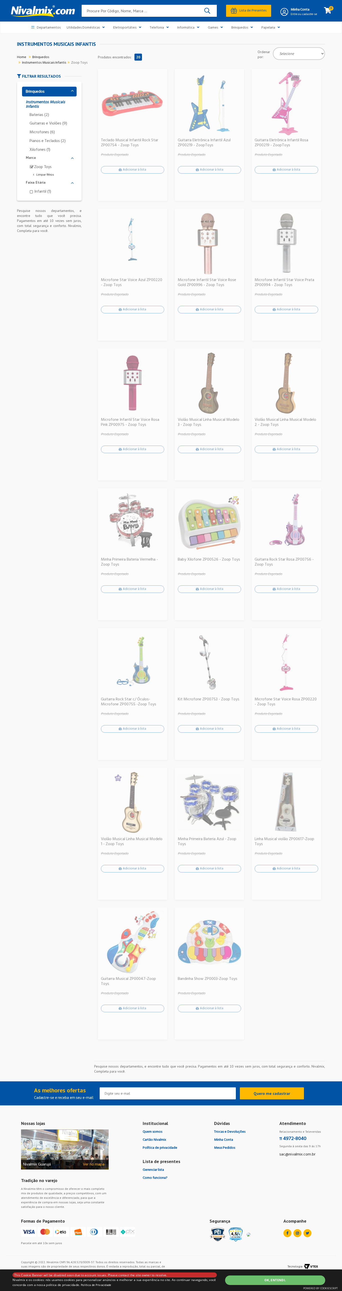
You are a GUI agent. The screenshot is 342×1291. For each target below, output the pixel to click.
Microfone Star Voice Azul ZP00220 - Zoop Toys (131, 282)
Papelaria (268, 28)
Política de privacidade (160, 1148)
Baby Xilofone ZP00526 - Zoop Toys (209, 559)
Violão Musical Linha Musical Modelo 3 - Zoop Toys (208, 422)
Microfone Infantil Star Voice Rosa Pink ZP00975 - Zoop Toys (130, 422)
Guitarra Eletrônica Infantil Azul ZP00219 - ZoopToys (204, 143)
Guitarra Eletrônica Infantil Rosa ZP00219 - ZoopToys (281, 143)
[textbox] (149, 11)
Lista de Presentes (252, 11)
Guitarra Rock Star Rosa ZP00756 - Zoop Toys (284, 562)
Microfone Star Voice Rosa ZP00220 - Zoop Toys (286, 702)
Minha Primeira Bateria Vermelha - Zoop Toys (129, 562)
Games (213, 28)
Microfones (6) (42, 132)
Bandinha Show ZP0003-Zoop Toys (207, 979)
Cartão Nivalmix (154, 1140)
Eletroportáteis (124, 28)
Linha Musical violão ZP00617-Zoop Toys (284, 841)
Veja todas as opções (43, 175)
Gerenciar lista (153, 1170)
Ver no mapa (93, 1165)
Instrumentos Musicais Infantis (44, 63)
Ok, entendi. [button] (275, 1280)
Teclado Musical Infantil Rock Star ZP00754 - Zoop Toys (129, 143)
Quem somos (152, 1132)
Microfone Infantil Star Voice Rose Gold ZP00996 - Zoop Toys (207, 282)
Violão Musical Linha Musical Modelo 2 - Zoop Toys (285, 422)
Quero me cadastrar (272, 1093)
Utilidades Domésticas (83, 28)
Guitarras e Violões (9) (48, 123)
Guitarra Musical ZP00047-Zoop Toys (128, 981)
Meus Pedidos (224, 1148)
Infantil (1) (42, 192)
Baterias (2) (39, 115)
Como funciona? (155, 1178)
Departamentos (49, 28)
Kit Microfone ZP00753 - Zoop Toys (208, 699)
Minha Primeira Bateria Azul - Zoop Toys (207, 841)
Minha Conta (300, 9)
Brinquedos (239, 28)
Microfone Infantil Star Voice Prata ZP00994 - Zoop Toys (284, 282)
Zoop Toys (79, 63)
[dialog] (171, 1280)
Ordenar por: (264, 54)
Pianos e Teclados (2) (48, 141)
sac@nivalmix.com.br (297, 1154)
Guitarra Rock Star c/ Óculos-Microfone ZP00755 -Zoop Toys (128, 702)
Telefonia (157, 28)
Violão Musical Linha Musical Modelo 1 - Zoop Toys (131, 841)
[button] (49, 76)
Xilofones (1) (40, 150)
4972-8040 (292, 1139)
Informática (186, 28)
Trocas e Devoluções (229, 1132)
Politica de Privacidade (96, 1285)
